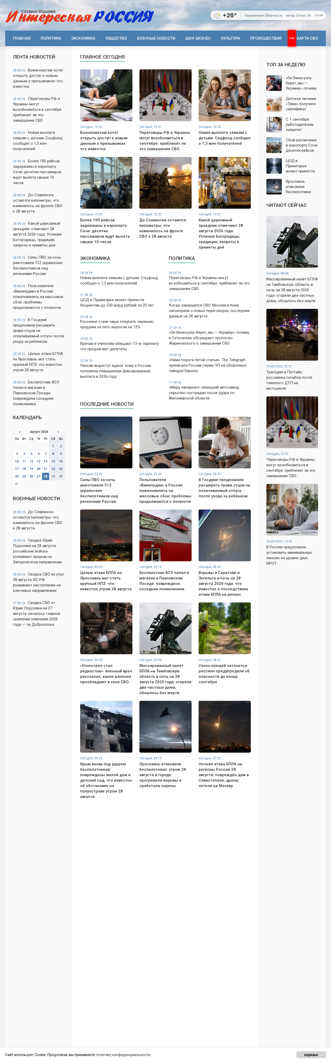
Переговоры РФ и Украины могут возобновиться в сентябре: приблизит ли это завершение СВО (37, 109)
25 (24, 476)
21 (45, 469)
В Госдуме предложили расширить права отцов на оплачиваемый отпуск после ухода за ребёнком (38, 330)
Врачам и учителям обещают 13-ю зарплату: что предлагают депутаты (120, 344)
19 (31, 469)
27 (38, 476)
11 (24, 461)
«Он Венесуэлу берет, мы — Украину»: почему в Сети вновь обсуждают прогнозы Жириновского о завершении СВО (209, 336)
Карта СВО (307, 38)
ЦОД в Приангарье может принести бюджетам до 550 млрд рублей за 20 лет (117, 300)
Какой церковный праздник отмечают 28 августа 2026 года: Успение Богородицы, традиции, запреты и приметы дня (37, 234)
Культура (230, 38)
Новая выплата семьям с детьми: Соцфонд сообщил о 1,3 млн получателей (38, 140)
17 (17, 469)
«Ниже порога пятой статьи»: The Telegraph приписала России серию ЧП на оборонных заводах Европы (207, 363)
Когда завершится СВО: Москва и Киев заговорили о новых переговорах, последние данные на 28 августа (209, 308)
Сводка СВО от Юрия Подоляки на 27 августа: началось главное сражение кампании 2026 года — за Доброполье (36, 613)
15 (53, 461)
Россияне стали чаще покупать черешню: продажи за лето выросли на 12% (117, 322)
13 (38, 461)
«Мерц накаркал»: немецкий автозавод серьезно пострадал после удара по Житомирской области (204, 391)
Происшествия (266, 38)
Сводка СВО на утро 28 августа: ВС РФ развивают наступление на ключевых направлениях (38, 582)
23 (61, 469)
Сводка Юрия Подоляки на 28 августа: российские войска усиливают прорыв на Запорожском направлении (37, 551)
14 (45, 461)
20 (38, 469)
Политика (51, 38)
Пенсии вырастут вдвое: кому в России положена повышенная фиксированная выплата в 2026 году (115, 369)
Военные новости (156, 38)
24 (17, 476)
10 (17, 461)
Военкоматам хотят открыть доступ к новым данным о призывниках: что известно (38, 78)
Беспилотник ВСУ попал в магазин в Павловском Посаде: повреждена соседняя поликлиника (36, 393)
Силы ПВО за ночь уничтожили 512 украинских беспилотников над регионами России (38, 265)
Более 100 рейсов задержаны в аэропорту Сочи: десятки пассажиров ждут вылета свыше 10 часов (37, 172)
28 (45, 476)
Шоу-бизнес (198, 38)
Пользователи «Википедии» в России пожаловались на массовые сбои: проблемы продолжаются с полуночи (38, 296)
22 (53, 469)
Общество (116, 38)
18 (24, 469)
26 (31, 476)
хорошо (311, 1055)
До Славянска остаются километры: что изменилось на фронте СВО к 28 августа (37, 203)
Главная (22, 38)
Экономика (83, 38)
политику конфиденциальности (123, 1055)
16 (61, 461)
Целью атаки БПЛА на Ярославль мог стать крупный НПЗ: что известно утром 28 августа (38, 361)
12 (31, 461)
